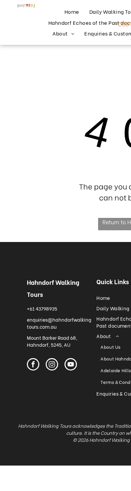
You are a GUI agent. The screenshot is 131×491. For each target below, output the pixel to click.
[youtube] (70, 365)
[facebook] (33, 365)
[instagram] (52, 365)
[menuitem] (71, 11)
